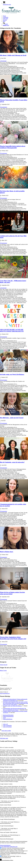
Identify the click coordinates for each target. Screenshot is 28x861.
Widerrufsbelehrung (7, 719)
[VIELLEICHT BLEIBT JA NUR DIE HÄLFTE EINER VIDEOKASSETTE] (14, 326)
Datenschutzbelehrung (8, 716)
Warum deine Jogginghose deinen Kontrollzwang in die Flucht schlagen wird (13, 638)
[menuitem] (15, 16)
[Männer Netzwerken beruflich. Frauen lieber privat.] (14, 97)
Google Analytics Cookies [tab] (6, 784)
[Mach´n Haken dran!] (14, 548)
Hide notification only (12, 846)
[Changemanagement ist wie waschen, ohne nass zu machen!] (14, 501)
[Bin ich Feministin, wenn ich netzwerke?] (14, 459)
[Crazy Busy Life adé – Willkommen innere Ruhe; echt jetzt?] (14, 277)
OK (1, 738)
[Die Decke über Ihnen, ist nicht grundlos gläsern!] (14, 188)
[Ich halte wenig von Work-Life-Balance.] (14, 371)
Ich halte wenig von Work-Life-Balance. (12, 374)
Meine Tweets (3, 670)
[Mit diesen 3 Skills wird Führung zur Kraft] (14, 52)
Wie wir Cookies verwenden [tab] (6, 747)
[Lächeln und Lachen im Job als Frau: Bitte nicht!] (14, 233)
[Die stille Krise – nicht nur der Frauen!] (14, 414)
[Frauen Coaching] (11, 13)
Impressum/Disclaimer (8, 715)
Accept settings (3, 846)
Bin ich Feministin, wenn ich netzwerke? (12, 462)
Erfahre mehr (5, 738)
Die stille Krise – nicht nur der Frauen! (12, 417)
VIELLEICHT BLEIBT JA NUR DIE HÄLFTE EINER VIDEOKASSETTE (12, 330)
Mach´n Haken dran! (6, 551)
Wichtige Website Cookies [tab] (6, 767)
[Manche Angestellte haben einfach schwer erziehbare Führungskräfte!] (14, 143)
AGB (4, 717)
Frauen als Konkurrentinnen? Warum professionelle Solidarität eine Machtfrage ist (15, 700)
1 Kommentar (3, 61)
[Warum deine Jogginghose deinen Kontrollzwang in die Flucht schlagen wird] (14, 634)
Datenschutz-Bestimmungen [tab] (6, 839)
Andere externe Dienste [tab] (5, 805)
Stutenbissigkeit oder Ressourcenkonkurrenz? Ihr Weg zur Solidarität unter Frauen (14, 709)
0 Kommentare (3, 107)
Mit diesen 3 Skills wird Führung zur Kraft (13, 55)
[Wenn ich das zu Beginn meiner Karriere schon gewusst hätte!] (14, 589)
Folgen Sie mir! (3, 664)
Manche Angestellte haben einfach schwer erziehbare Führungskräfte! (12, 147)
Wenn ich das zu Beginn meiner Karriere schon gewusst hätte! (12, 593)
